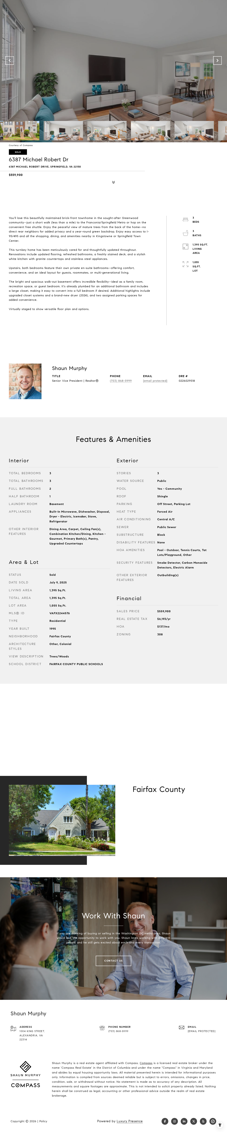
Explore (147, 810)
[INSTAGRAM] (174, 1121)
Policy (43, 1121)
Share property (30, 318)
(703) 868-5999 (121, 380)
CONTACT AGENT (73, 392)
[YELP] (203, 1121)
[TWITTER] (193, 1121)
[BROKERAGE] (212, 1121)
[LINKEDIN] (184, 1121)
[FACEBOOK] (164, 1121)
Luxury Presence (130, 1121)
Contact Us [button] (113, 960)
